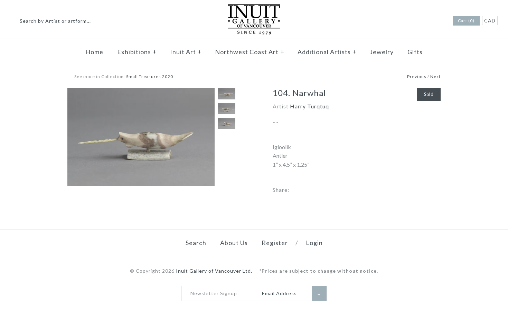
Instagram (437, 21)
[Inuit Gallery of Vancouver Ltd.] (254, 8)
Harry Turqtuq (309, 106)
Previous (416, 76)
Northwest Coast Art (249, 52)
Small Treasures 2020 (149, 76)
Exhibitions (137, 52)
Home (94, 52)
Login (314, 242)
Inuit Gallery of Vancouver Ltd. (215, 271)
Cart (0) (466, 20)
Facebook (428, 21)
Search (196, 242)
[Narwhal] (141, 92)
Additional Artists (327, 52)
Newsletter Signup (213, 293)
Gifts (415, 52)
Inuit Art (186, 52)
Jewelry (382, 52)
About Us (234, 242)
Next (435, 76)
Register (275, 242)
